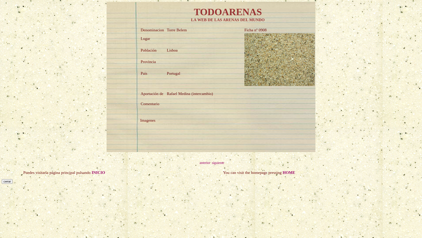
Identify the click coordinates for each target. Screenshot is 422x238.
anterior (205, 163)
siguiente (218, 163)
